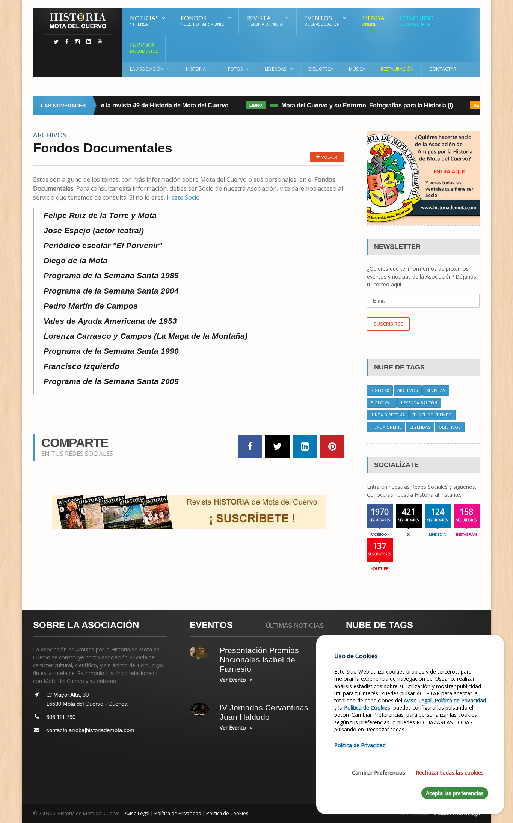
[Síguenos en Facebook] (67, 41)
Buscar (144, 47)
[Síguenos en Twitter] (56, 41)
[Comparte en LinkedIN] (305, 446)
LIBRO (249, 105)
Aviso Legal (137, 813)
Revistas (435, 390)
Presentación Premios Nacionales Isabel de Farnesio (259, 659)
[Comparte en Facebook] (250, 446)
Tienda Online (386, 427)
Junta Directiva (388, 415)
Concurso (417, 20)
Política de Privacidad (177, 813)
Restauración (397, 69)
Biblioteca (320, 69)
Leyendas (420, 427)
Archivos (407, 390)
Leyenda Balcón (419, 402)
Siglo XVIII (382, 402)
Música (357, 69)
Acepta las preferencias (455, 793)
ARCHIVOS (49, 134)
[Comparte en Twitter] (277, 446)
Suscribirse (388, 324)
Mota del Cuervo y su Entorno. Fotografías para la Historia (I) (361, 105)
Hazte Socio (183, 197)
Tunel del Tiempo (432, 415)
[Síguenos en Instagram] (77, 41)
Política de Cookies (227, 813)
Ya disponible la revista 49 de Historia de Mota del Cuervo (141, 105)
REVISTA (476, 105)
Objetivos (450, 427)
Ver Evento (233, 680)
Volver (328, 157)
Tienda (373, 20)
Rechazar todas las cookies (450, 772)
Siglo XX (380, 390)
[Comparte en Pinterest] (332, 446)
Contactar (442, 69)
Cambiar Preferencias (378, 772)
